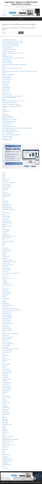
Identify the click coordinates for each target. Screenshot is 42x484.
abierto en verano (6, 179)
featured (4, 253)
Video (3, 452)
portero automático (6, 363)
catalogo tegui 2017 (6, 206)
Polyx (3, 113)
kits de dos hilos (5, 288)
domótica (4, 243)
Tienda (3, 447)
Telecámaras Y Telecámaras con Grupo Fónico (12, 106)
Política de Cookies (6, 59)
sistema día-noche (6, 402)
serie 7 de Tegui (5, 395)
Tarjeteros (4, 99)
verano (3, 451)
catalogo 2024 (5, 201)
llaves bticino (5, 306)
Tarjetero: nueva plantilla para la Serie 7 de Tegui (13, 101)
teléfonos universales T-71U (8, 444)
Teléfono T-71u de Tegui (7, 436)
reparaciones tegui (6, 387)
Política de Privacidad (7, 61)
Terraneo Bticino (5, 446)
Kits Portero (4, 295)
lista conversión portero (7, 305)
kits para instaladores (7, 293)
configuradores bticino (7, 222)
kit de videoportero (6, 278)
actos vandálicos (6, 184)
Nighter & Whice (5, 111)
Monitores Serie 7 (6, 81)
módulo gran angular (6, 330)
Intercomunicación (6, 268)
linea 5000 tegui (5, 303)
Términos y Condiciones (7, 62)
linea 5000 (4, 301)
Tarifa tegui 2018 (6, 414)
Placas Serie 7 (5, 84)
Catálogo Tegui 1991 (6, 139)
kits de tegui (5, 290)
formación (4, 254)
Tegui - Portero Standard (7, 133)
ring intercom (5, 392)
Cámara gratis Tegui (6, 56)
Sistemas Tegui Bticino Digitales (9, 97)
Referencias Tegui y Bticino (8, 51)
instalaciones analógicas (7, 264)
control (3, 227)
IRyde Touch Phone (6, 269)
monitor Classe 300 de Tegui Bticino (10, 333)
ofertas (3, 357)
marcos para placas (6, 320)
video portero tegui (6, 454)
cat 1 (3, 199)
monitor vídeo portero (7, 338)
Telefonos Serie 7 (6, 82)
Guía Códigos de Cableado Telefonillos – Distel (12, 42)
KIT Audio (4, 276)
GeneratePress (38, 482)
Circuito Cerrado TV (6, 212)
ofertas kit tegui (5, 358)
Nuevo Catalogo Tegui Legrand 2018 (10, 348)
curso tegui (4, 232)
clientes (4, 214)
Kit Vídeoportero (5, 283)
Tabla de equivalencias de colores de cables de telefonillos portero (17, 128)
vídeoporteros (5, 463)
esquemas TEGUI (6, 251)
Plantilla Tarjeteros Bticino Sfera (9, 102)
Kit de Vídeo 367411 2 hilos (8, 123)
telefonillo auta (5, 431)
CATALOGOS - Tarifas (7, 138)
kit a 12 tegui (5, 271)
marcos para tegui (6, 322)
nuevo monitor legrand (7, 350)
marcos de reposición (7, 315)
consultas (4, 224)
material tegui (5, 325)
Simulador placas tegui (7, 47)
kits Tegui (4, 296)
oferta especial (5, 355)
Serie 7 (3, 394)
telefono (4, 434)
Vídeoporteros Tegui (6, 464)
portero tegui (5, 365)
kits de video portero (6, 291)
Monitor (4, 332)
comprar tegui (5, 219)
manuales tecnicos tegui (7, 311)
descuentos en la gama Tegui (8, 236)
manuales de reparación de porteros (10, 308)
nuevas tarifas (5, 347)
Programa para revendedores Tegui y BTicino (12, 68)
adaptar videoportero (7, 185)
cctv (3, 211)
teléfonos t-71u (5, 442)
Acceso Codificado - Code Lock (9, 121)
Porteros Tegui (5, 374)
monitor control (5, 335)
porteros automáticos (7, 370)
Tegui (3, 69)
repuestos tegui (5, 390)
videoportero (5, 456)
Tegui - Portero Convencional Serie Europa (11, 134)
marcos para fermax (6, 318)
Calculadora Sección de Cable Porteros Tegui (12, 41)
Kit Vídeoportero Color (7, 285)
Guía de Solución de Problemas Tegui (10, 44)
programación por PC (6, 379)
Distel (3, 239)
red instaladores (5, 384)
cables (3, 197)
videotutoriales (5, 468)
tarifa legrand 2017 (6, 409)
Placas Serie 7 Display (7, 94)
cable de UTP (5, 192)
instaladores (5, 266)
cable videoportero (6, 196)
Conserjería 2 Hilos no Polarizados (9, 119)
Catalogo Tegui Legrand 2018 (8, 209)
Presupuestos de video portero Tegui (10, 46)
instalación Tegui (6, 263)
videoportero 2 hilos (6, 457)
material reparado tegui (7, 323)
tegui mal (4, 426)
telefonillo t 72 (5, 432)
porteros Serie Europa (7, 372)
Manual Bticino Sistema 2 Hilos (9, 126)
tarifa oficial (4, 410)
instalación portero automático (9, 261)
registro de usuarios (6, 385)
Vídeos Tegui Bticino (6, 77)
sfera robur (4, 400)
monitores (4, 340)
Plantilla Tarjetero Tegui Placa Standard (11, 104)
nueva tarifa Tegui (6, 345)
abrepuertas (5, 180)
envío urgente (5, 248)
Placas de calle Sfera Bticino (8, 118)
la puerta (4, 300)
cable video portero (6, 194)
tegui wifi (4, 427)
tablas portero (5, 405)
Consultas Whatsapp (6, 226)
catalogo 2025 (5, 202)
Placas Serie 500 (6, 90)
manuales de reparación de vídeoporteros (11, 310)
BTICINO (4, 109)
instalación (4, 258)
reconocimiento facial (7, 382)
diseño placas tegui (6, 238)
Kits (3, 286)
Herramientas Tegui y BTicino (8, 39)
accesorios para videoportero (8, 182)
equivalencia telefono (7, 249)
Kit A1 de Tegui (5, 274)
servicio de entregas (6, 397)
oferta (3, 353)
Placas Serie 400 (6, 89)
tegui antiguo (5, 419)
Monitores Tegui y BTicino (8, 74)
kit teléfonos (5, 281)
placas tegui (4, 360)
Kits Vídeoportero (6, 298)
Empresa (4, 54)
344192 (4, 174)
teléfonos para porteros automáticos (10, 439)
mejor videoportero (6, 327)
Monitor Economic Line (7, 79)
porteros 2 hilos (5, 369)
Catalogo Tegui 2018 (6, 207)
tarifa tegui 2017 (5, 412)
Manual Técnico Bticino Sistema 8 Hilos (10, 131)
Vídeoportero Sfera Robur (8, 459)
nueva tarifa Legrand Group (8, 343)
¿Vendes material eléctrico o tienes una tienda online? (14, 64)
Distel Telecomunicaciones (8, 241)
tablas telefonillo (5, 407)
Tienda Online (5, 449)
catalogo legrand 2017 (7, 204)
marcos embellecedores (7, 316)
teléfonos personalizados (7, 441)
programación (5, 377)
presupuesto (5, 375)
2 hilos (3, 172)
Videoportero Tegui (6, 76)
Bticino (3, 191)
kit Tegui (4, 280)
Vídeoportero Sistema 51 (7, 136)
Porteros (4, 367)
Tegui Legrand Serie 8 (7, 424)
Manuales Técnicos (6, 125)
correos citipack (5, 231)
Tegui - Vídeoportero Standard (9, 129)
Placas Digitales (5, 86)
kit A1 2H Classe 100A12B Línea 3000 (10, 273)
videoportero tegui (6, 461)
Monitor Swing (5, 114)
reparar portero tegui (6, 389)
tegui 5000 (4, 417)
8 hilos (3, 175)
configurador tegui (6, 221)
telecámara (4, 429)
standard (4, 404)
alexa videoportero (6, 187)
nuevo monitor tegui (6, 352)
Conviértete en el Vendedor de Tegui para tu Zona (13, 57)
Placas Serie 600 (6, 92)
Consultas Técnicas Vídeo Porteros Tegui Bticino (13, 53)
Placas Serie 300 (6, 87)
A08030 (4, 177)
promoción (4, 380)
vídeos (3, 466)
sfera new (4, 399)
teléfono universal (6, 437)
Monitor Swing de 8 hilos (7, 337)
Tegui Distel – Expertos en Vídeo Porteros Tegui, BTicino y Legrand (21, 3)
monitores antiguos (6, 342)
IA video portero (5, 256)
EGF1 (3, 246)
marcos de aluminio (6, 313)
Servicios (4, 66)
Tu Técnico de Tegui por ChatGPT (9, 49)
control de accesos (6, 229)
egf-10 (3, 244)
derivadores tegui (6, 234)
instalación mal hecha (7, 259)
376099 (4, 107)
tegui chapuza (5, 422)
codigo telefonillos (6, 216)
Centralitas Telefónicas (7, 116)
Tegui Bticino (5, 421)
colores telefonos (6, 217)
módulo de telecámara (7, 328)
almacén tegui (5, 189)
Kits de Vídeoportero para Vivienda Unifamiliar (12, 96)
